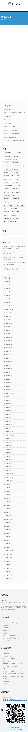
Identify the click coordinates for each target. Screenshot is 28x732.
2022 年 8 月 (7, 445)
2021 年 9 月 (7, 484)
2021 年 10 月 (7, 480)
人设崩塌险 (7, 159)
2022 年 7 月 (7, 449)
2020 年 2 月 (7, 547)
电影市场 (6, 211)
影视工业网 (5, 630)
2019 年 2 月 (7, 578)
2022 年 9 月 (7, 442)
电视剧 (14, 215)
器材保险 (6, 172)
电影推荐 (15, 211)
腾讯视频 (13, 221)
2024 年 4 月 (7, 379)
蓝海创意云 (5, 633)
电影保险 (14, 208)
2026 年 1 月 (7, 306)
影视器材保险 (6, 653)
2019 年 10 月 (7, 557)
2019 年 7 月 (7, 568)
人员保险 (7, 156)
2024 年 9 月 (7, 362)
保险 (6, 162)
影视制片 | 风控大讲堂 (9, 130)
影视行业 (6, 192)
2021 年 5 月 (7, 494)
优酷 (15, 159)
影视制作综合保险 (8, 127)
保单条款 (6, 109)
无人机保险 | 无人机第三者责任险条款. (13, 140)
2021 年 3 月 (7, 501)
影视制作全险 (6, 661)
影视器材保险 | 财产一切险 (10, 133)
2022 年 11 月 (7, 435)
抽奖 (14, 195)
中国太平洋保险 (7, 625)
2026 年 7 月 (7, 285)
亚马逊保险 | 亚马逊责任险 (9, 699)
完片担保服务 (8, 179)
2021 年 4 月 (7, 498)
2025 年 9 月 (7, 320)
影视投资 (7, 189)
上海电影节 (19, 153)
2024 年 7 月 (7, 368)
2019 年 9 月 (7, 561)
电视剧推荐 (7, 218)
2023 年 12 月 (7, 393)
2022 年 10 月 (7, 438)
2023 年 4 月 (7, 417)
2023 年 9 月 (7, 400)
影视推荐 (16, 189)
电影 (6, 208)
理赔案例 (20, 205)
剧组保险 (7, 169)
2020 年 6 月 (7, 533)
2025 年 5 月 (7, 334)
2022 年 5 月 (7, 456)
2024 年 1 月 (7, 389)
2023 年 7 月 (7, 407)
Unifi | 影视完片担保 (8, 640)
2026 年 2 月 (7, 302)
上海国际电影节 (8, 153)
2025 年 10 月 (7, 316)
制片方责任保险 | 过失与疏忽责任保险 (12, 663)
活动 (12, 205)
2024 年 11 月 (7, 355)
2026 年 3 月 (7, 299)
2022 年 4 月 (7, 459)
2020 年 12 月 (7, 512)
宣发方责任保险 (7, 679)
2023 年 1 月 (7, 428)
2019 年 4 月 (7, 575)
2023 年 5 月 (7, 414)
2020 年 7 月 (7, 529)
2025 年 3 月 (7, 341)
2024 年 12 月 (7, 351)
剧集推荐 (16, 169)
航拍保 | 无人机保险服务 (9, 635)
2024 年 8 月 (7, 365)
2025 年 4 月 (7, 337)
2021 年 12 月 (7, 473)
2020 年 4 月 (7, 540)
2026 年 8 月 (7, 281)
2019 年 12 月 (7, 550)
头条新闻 (6, 116)
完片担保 (6, 120)
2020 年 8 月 (7, 526)
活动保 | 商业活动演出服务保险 (11, 638)
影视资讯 (15, 192)
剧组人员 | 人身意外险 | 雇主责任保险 (13, 113)
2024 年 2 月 (7, 386)
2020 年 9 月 (7, 522)
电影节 (6, 215)
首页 (2, 19)
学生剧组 (6, 175)
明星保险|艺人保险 (7, 656)
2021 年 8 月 (7, 487)
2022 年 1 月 (7, 470)
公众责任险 (14, 162)
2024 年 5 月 (7, 375)
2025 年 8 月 (7, 323)
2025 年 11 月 (7, 313)
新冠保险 (6, 202)
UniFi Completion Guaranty (10, 623)
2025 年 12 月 (7, 309)
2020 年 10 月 (7, 519)
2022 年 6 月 (7, 452)
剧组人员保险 (8, 166)
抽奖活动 (7, 198)
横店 (5, 205)
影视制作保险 (8, 185)
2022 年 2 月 (7, 466)
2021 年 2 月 (7, 505)
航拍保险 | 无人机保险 (8, 671)
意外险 (6, 195)
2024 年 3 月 (7, 382)
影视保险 (16, 182)
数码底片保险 (6, 681)
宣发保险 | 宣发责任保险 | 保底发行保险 (13, 676)
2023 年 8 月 (7, 403)
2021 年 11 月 (7, 477)
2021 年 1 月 (7, 508)
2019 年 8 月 (7, 564)
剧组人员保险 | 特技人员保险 (10, 666)
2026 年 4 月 (7, 295)
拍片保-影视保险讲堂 (9, 137)
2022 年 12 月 (7, 431)
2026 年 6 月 (7, 288)
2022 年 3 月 (7, 463)
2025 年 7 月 (7, 327)
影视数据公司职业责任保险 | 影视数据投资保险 (15, 674)
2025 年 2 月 (7, 344)
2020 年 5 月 (7, 536)
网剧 (5, 221)
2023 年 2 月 (7, 424)
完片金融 (7, 182)
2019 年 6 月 (7, 571)
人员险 (15, 156)
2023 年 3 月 (7, 421)
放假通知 (16, 198)
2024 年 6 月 (7, 372)
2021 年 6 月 (7, 491)
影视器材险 (18, 185)
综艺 (15, 218)
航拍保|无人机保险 (7, 697)
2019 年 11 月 (7, 554)
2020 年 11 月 (7, 515)
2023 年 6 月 (7, 410)
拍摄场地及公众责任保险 (9, 658)
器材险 (15, 172)
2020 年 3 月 (7, 543)
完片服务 (17, 179)
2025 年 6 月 (7, 330)
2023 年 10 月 (7, 396)
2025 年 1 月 (7, 348)
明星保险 (15, 202)
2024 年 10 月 (7, 358)
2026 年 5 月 (7, 292)
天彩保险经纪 (6, 628)
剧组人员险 (18, 166)
